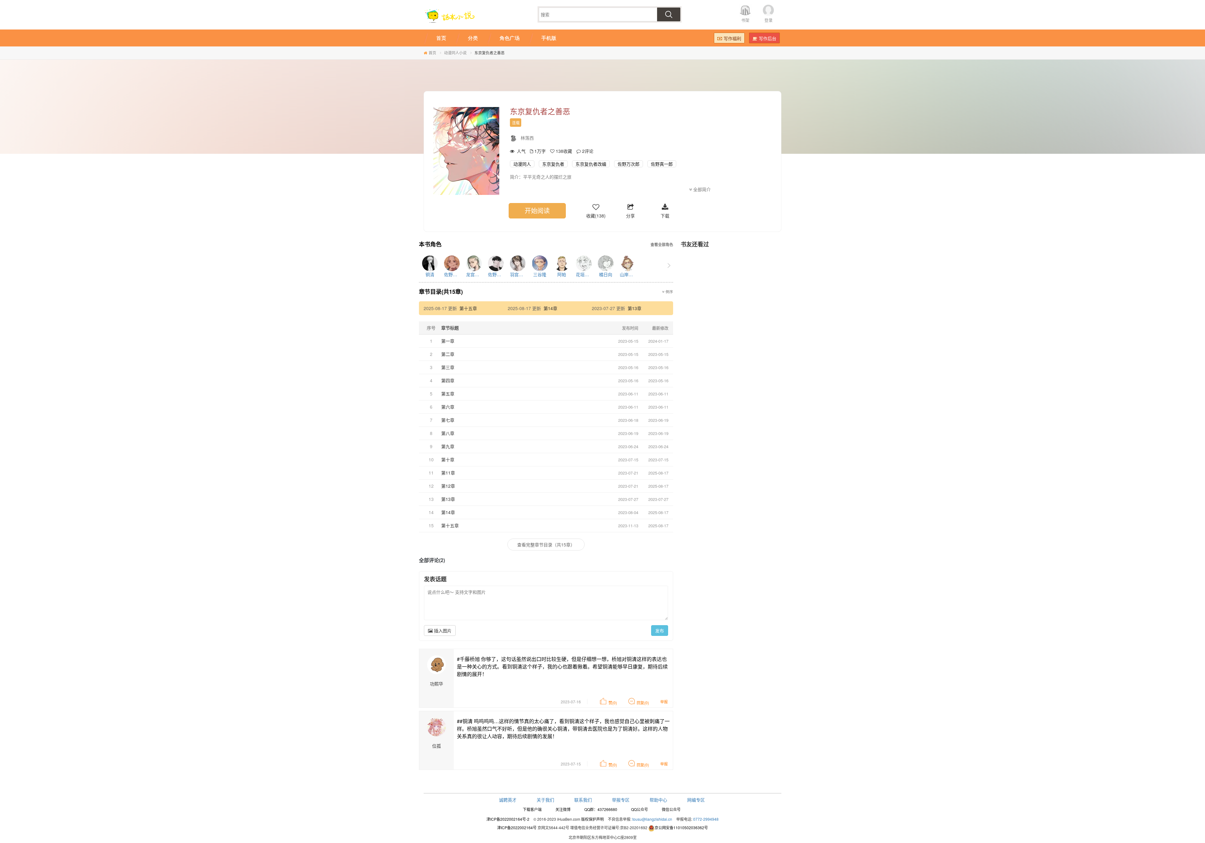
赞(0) (612, 702)
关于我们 (545, 800)
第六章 (447, 407)
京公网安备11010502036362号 (681, 827)
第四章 (447, 380)
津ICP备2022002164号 (517, 827)
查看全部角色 (662, 245)
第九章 (447, 446)
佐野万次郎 (629, 164)
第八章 (447, 433)
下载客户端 (532, 809)
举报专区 (620, 800)
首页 (432, 52)
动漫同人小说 (455, 52)
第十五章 (468, 308)
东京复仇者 (553, 164)
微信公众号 (671, 809)
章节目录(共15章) (441, 291)
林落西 (527, 138)
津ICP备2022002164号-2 (507, 819)
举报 (664, 701)
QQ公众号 (639, 809)
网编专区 (696, 800)
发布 (659, 630)
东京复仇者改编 (591, 164)
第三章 (447, 367)
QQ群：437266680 (600, 809)
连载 (516, 122)
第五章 (447, 393)
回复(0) (643, 702)
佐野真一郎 (662, 164)
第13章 (634, 308)
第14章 (550, 308)
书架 (745, 20)
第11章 (448, 473)
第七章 (447, 420)
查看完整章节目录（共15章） (546, 544)
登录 (768, 20)
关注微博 (562, 809)
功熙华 (436, 683)
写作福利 (732, 38)
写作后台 (767, 38)
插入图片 (442, 630)
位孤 (436, 746)
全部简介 (701, 189)
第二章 (447, 354)
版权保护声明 (592, 819)
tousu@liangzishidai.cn (652, 819)
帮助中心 (658, 800)
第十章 (447, 459)
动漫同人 (522, 164)
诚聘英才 (508, 800)
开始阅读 (537, 210)
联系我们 (583, 800)
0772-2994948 (706, 819)
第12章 (448, 486)
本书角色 (430, 244)
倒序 (669, 291)
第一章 (447, 341)
